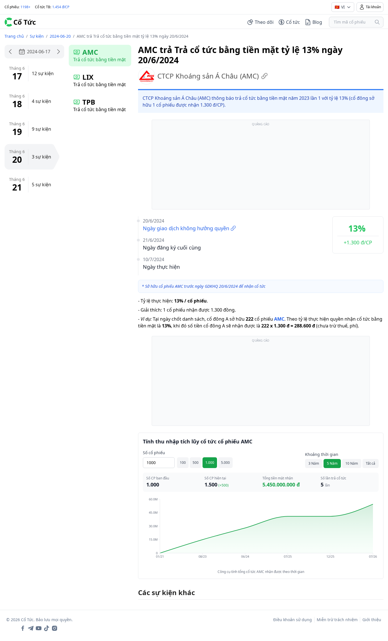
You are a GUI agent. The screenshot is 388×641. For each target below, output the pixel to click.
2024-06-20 (60, 36)
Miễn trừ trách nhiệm (337, 619)
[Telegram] (30, 628)
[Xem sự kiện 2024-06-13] (10, 51)
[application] (261, 531)
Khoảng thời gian (321, 454)
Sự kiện (37, 36)
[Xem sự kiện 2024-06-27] (58, 51)
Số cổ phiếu (154, 452)
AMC (279, 319)
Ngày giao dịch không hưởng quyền (186, 228)
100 (183, 462)
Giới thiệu (371, 619)
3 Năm (313, 463)
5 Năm (332, 463)
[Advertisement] (260, 167)
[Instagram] (54, 628)
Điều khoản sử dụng (292, 619)
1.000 (209, 462)
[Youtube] (38, 628)
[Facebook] (22, 628)
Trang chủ (14, 36)
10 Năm (351, 463)
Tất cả (370, 463)
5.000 (225, 462)
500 (196, 462)
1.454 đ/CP (60, 7)
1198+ (25, 7)
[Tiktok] (46, 628)
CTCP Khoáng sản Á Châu (208, 76)
